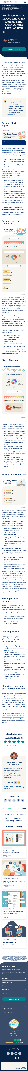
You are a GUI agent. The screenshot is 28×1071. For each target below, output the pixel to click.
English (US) (15, 1048)
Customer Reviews (8, 1016)
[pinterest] (18, 800)
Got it (23, 1068)
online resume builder (18, 719)
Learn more (17, 1068)
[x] (14, 800)
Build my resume (14, 49)
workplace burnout (7, 150)
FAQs (4, 1001)
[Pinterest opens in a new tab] (19, 1053)
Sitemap (6, 1062)
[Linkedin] (15, 782)
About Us (5, 996)
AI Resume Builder (6, 5)
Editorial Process (7, 1004)
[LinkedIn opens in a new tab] (16, 1053)
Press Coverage (7, 1013)
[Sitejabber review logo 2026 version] (14, 1023)
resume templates (18, 717)
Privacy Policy (12, 1062)
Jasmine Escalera (13, 39)
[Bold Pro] (18, 782)
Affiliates (5, 1010)
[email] (23, 800)
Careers (8, 7)
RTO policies (21, 706)
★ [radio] (5, 742)
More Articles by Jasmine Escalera (12, 787)
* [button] (23, 815)
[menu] (25, 2)
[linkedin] (9, 800)
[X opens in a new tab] (12, 1053)
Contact (5, 1007)
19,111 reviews (9, 1042)
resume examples (7, 717)
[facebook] (5, 800)
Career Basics (14, 7)
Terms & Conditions (20, 1062)
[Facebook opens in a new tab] (8, 1053)
